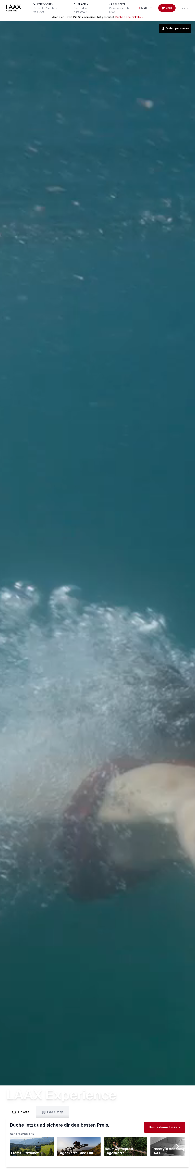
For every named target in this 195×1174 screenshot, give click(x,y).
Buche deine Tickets (128, 17)
